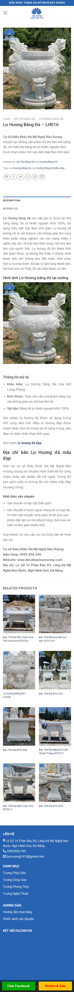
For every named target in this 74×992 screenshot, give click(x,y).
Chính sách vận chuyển (18, 919)
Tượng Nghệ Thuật (15, 893)
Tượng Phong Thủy (16, 887)
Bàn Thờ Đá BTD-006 (15, 749)
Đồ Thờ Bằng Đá (24, 118)
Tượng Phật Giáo (14, 873)
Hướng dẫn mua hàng (17, 912)
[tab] (37, 200)
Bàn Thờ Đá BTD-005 (51, 805)
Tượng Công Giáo (15, 880)
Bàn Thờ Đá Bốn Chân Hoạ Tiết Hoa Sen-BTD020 (18, 639)
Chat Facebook (18, 986)
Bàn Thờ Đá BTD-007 (51, 693)
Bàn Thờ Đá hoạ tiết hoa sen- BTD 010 (53, 639)
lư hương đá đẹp (29, 443)
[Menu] (5, 13)
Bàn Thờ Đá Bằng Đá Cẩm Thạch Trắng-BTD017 (53, 751)
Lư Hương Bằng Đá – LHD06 (15, 695)
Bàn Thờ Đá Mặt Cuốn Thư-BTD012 (18, 807)
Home (6, 118)
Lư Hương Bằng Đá (51, 118)
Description (11, 200)
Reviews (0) (10, 208)
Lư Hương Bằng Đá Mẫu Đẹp (48, 168)
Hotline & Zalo (55, 986)
